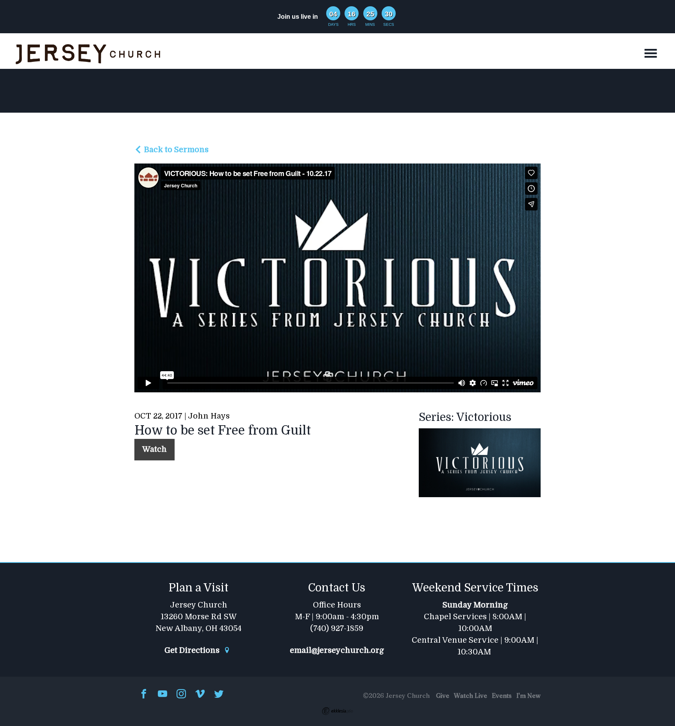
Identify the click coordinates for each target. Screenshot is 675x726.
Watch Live (470, 695)
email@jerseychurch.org (337, 650)
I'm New (528, 695)
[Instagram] (181, 694)
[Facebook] (143, 694)
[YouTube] (162, 694)
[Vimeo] (200, 694)
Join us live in (297, 16)
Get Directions (192, 650)
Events (502, 695)
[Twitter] (218, 694)
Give (442, 695)
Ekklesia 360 (337, 711)
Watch (154, 449)
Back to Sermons (175, 149)
